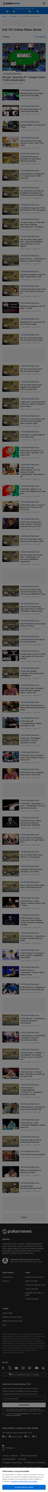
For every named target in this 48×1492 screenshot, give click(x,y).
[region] (24, 1480)
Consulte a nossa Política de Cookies (24, 1481)
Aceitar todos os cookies (24, 1487)
